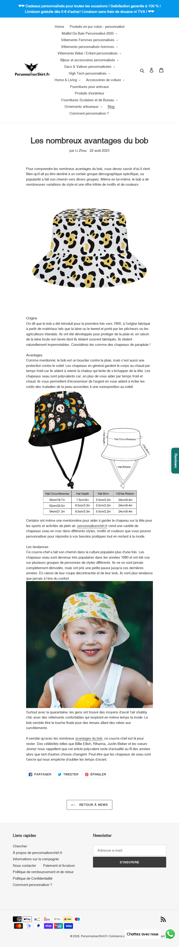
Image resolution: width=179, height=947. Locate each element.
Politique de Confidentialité (32, 878)
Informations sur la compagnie (36, 859)
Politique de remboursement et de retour (43, 872)
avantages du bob (88, 738)
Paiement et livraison (59, 865)
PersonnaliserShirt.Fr (94, 936)
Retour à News (93, 804)
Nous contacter (24, 865)
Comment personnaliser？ (33, 885)
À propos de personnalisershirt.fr (37, 853)
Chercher (20, 846)
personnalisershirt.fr (92, 526)
